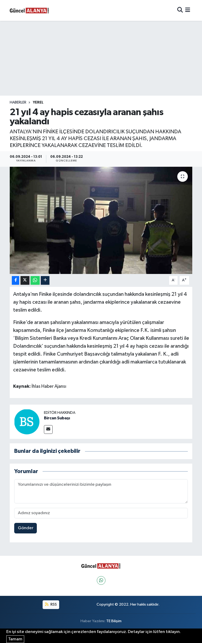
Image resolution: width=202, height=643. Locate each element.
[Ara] (180, 10)
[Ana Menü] (187, 10)
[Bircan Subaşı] (26, 421)
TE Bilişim (114, 621)
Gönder (25, 528)
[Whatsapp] (101, 580)
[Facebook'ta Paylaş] (15, 280)
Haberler (18, 102)
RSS (53, 604)
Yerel (38, 102)
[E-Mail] (48, 429)
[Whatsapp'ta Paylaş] (35, 280)
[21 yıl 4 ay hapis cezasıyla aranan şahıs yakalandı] (101, 220)
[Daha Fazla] (45, 280)
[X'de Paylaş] (25, 280)
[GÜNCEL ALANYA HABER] (29, 10)
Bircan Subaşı (57, 418)
